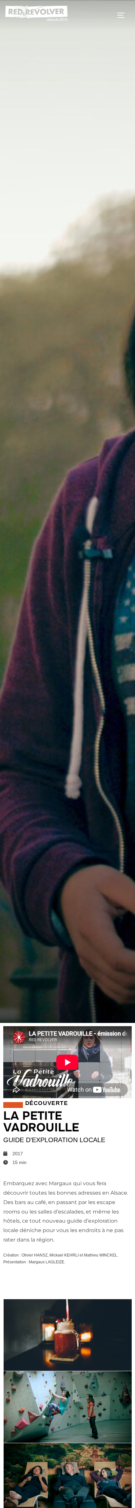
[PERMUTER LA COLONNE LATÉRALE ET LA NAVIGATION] (123, 15)
